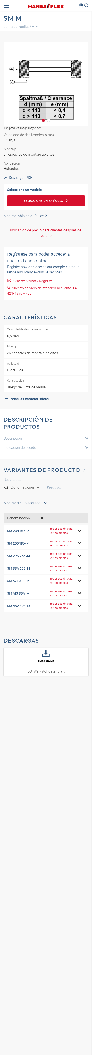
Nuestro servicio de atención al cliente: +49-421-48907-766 (43, 291)
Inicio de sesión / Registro (31, 280)
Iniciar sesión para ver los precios (61, 531)
